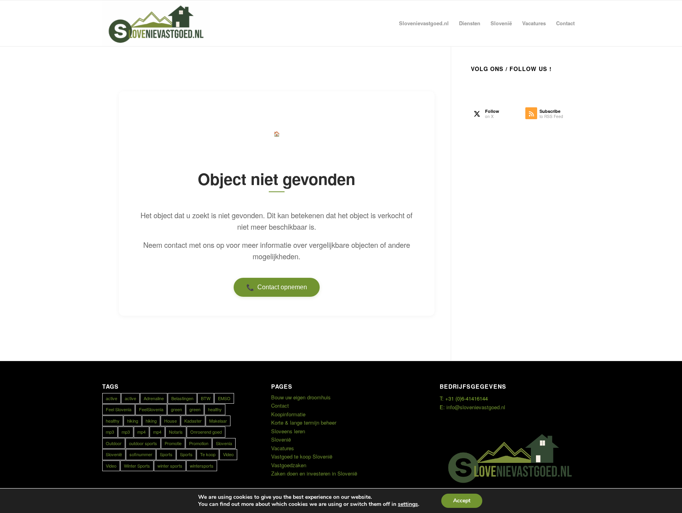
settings (408, 504)
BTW (205, 398)
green (176, 409)
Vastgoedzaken (288, 465)
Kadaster (193, 421)
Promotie (173, 443)
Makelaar (218, 421)
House (170, 421)
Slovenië (114, 454)
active (111, 398)
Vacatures (282, 448)
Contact (280, 405)
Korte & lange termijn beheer (303, 422)
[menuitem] (424, 23)
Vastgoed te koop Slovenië (301, 456)
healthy (215, 409)
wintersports (202, 465)
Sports (166, 454)
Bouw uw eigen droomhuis (301, 397)
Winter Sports (137, 465)
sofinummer (140, 454)
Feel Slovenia (118, 409)
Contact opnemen (276, 287)
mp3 (110, 432)
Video (228, 454)
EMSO (224, 398)
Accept (461, 500)
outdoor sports (143, 443)
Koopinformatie (288, 414)
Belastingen (182, 398)
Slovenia (224, 443)
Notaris (176, 432)
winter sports (169, 465)
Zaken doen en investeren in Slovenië (314, 473)
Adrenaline (154, 398)
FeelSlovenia (151, 409)
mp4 (141, 432)
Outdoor (114, 443)
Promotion (198, 443)
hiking (132, 421)
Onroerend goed (206, 432)
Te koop (207, 454)
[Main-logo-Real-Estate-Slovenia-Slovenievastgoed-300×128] (156, 23)
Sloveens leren (288, 431)
